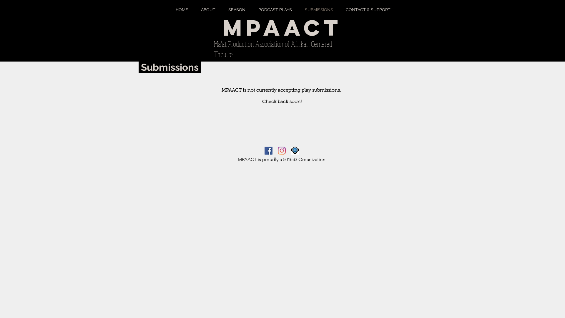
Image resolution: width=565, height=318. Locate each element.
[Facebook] (268, 151)
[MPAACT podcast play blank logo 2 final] (295, 151)
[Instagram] (282, 151)
